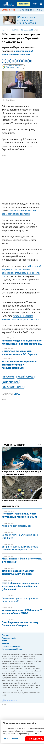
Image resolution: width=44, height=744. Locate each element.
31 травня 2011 (27, 30)
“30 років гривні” (26, 9)
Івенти (4, 640)
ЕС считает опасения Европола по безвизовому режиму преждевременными (19, 365)
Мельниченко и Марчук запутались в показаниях (22, 560)
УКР (35, 3)
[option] (22, 20)
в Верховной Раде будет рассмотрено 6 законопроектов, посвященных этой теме (21, 271)
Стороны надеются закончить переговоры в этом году (20, 317)
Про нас (5, 635)
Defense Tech (8, 9)
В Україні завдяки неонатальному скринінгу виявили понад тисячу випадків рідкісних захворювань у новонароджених (28, 24)
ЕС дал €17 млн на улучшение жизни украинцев (20, 536)
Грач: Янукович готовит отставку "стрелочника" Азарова (20, 624)
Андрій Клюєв (25, 376)
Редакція (5, 643)
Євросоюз (8, 376)
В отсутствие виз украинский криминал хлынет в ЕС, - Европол (19, 352)
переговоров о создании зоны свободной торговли (19, 212)
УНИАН (17, 393)
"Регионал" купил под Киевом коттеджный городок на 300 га (19, 515)
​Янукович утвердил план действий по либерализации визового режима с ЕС (22, 342)
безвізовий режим (13, 386)
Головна (5, 30)
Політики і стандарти (11, 646)
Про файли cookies (10, 739)
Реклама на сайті (9, 638)
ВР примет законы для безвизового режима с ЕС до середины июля (20, 548)
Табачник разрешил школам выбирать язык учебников (18, 572)
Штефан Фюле (10, 381)
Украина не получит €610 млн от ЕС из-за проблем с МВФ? (22, 611)
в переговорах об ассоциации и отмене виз (17, 52)
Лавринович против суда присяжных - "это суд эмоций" (21, 600)
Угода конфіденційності (12, 649)
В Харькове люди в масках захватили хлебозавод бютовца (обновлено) (20, 586)
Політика (15, 30)
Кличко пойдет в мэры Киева (17, 525)
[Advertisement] (22, 178)
